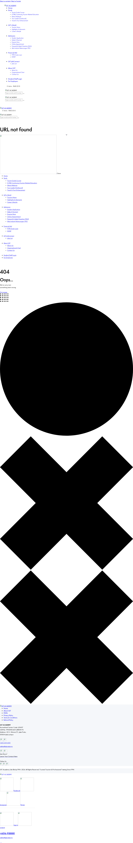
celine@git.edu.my (6, 746)
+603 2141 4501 (5, 743)
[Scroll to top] (1, 842)
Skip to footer (16, 1)
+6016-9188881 (7, 833)
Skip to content (5, 1)
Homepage (3, 292)
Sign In (16, 825)
